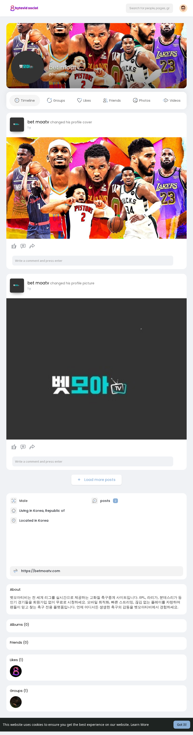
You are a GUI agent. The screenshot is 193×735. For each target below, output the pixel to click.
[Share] (32, 246)
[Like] (23, 246)
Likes (14, 660)
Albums (16, 624)
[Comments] (23, 246)
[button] (149, 8)
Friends (16, 642)
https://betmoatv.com (40, 570)
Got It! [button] (182, 724)
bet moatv (64, 67)
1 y (29, 127)
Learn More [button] (140, 724)
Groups (16, 691)
